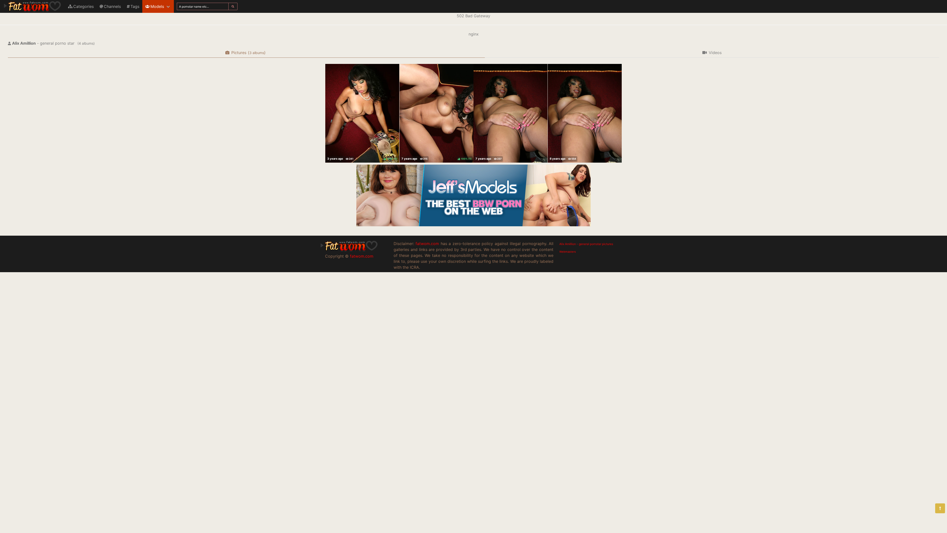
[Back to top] (940, 508)
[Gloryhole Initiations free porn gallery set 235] (585, 113)
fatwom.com (361, 256)
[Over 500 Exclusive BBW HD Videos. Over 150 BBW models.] (473, 224)
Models (157, 6)
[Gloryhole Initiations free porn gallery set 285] (510, 113)
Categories (83, 6)
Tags (134, 6)
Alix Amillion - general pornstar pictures (586, 244)
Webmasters (567, 251)
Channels (112, 6)
